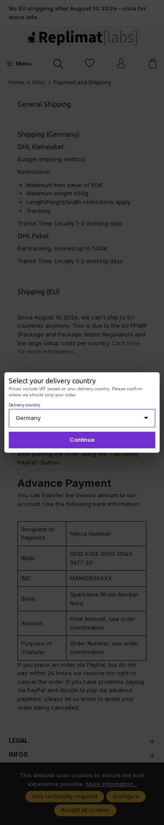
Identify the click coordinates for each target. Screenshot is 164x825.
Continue (82, 440)
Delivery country (24, 405)
